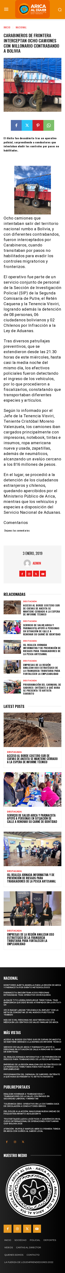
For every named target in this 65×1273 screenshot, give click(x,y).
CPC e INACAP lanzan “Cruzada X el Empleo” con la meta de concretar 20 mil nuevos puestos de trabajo (31, 1012)
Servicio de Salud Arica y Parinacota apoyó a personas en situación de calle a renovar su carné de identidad (41, 629)
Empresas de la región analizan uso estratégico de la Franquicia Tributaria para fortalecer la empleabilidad (41, 669)
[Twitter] (27, 125)
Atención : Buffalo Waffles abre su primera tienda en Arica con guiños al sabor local (32, 1130)
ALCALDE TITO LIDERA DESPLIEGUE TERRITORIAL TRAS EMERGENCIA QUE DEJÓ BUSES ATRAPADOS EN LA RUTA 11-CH (32, 1002)
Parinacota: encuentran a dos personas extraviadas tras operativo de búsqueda (27, 994)
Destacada (30, 601)
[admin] (28, 563)
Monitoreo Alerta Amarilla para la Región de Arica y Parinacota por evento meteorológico (32, 986)
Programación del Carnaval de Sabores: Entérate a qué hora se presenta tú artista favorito (42, 689)
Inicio (7, 27)
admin (37, 563)
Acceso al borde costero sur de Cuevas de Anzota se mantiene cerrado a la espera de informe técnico (41, 609)
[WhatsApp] (48, 125)
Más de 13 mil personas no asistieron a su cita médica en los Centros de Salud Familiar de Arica (31, 1021)
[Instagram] (29, 574)
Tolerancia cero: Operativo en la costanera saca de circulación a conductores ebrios (31, 1105)
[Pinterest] (37, 125)
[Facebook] (16, 125)
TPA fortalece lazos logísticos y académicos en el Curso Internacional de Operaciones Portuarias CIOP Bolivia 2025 (32, 1121)
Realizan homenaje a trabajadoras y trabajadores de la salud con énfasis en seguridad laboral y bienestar (26, 1096)
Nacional (21, 27)
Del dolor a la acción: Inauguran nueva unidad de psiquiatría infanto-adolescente (32, 1112)
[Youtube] (43, 574)
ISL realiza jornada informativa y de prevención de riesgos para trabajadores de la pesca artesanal (42, 649)
